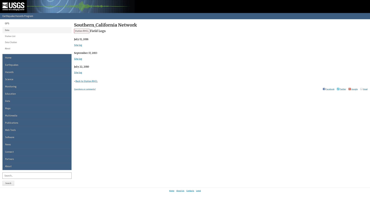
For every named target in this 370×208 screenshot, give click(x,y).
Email (365, 89)
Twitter (343, 89)
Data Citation (11, 42)
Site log (78, 45)
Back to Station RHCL (86, 81)
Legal (198, 190)
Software (9, 137)
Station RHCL (82, 30)
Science (9, 79)
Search (8, 183)
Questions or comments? (85, 89)
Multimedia (11, 115)
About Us (180, 190)
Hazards (9, 72)
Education (10, 93)
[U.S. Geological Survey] (13, 6)
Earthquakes (11, 64)
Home (8, 57)
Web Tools (10, 130)
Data (7, 30)
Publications (11, 122)
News (8, 144)
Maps (8, 108)
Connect (9, 151)
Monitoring (10, 86)
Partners (9, 159)
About (7, 48)
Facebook (330, 89)
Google (354, 89)
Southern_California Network (105, 25)
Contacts (190, 190)
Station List (10, 36)
